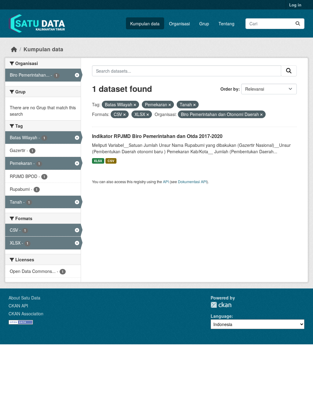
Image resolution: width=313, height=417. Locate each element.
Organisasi (179, 23)
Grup (204, 23)
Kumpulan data (145, 23)
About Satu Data (24, 298)
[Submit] (298, 23)
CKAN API (18, 306)
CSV (111, 160)
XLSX (98, 160)
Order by (229, 89)
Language (221, 316)
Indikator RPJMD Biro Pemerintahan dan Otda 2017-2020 (157, 136)
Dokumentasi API (192, 181)
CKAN (221, 305)
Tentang (226, 23)
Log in (295, 5)
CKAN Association (26, 313)
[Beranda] (14, 49)
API (166, 181)
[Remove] (135, 104)
